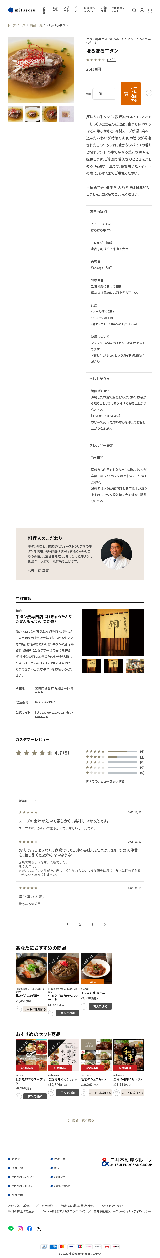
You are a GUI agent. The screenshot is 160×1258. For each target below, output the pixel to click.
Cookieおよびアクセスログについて (63, 1211)
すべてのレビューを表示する (105, 781)
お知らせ (104, 9)
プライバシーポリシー (20, 1205)
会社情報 (17, 1194)
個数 (88, 93)
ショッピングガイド (113, 1205)
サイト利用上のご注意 (21, 1211)
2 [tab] (80, 924)
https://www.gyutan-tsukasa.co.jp (54, 714)
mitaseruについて (89, 9)
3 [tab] (92, 924)
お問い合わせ (62, 1185)
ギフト (76, 10)
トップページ (16, 25)
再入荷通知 (68, 1013)
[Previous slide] (55, 924)
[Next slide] (105, 924)
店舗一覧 (66, 9)
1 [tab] (67, 924)
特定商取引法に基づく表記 (77, 1205)
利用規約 (47, 1205)
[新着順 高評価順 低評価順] (80, 801)
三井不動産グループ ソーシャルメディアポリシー (122, 1211)
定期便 (44, 10)
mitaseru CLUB (118, 9)
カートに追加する (35, 1009)
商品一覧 (55, 9)
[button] (91, 666)
